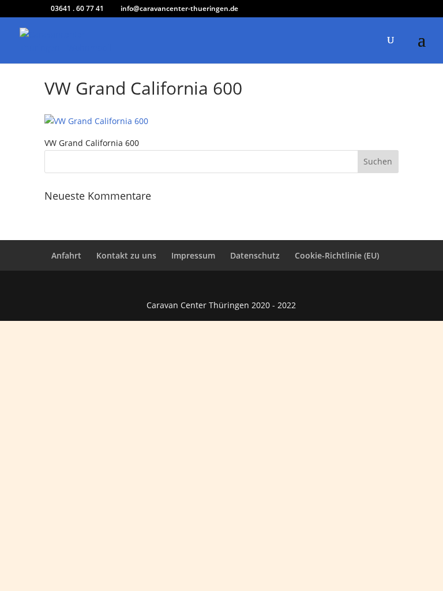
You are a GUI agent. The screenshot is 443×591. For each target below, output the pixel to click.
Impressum (193, 255)
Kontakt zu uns (126, 255)
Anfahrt (66, 255)
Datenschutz (255, 255)
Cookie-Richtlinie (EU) (337, 255)
